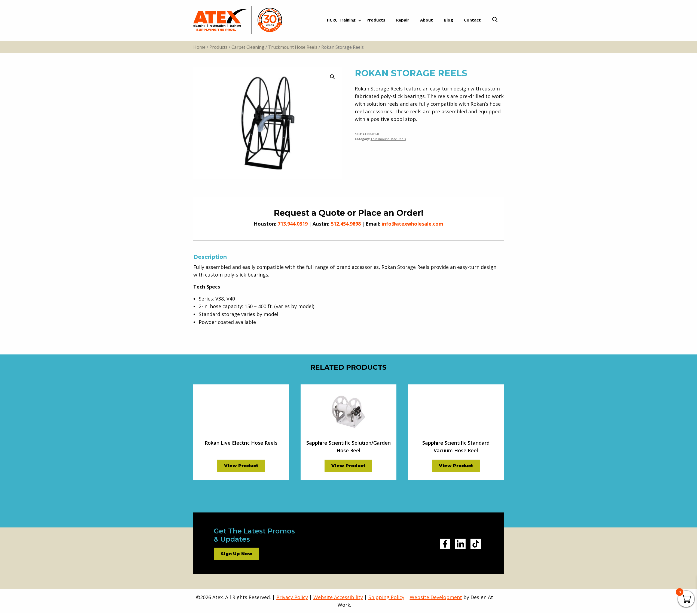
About (426, 20)
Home (199, 47)
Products (375, 20)
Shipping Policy (386, 597)
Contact (472, 20)
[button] (332, 77)
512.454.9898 (346, 223)
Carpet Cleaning (247, 47)
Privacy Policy (292, 597)
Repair (402, 20)
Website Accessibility (338, 597)
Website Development (436, 597)
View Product (241, 465)
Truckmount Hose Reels (292, 47)
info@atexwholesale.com (412, 223)
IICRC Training (341, 20)
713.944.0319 (293, 223)
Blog (448, 20)
